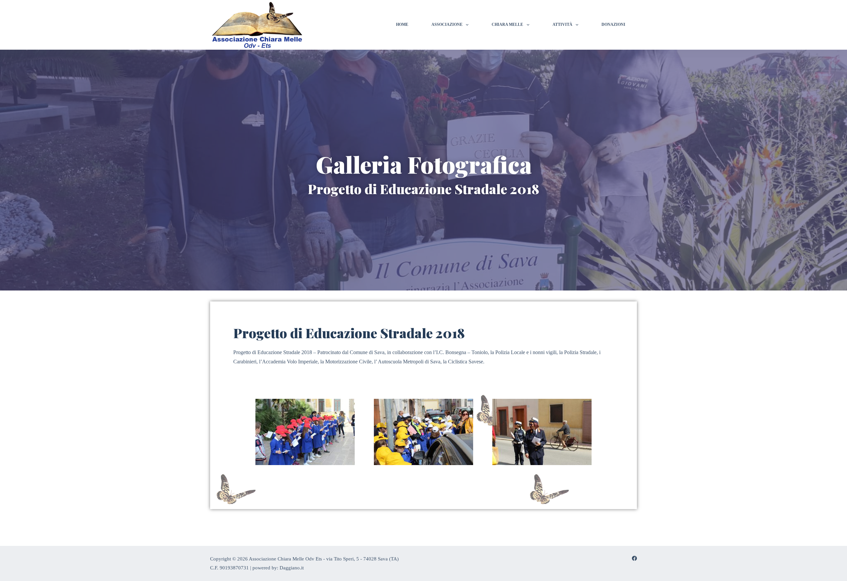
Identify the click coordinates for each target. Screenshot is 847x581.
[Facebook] (634, 558)
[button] (238, 436)
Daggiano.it (292, 567)
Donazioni (613, 24)
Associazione (447, 24)
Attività (562, 24)
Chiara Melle (507, 24)
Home (402, 24)
